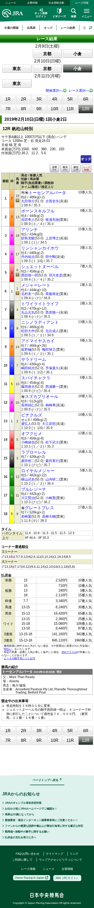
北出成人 (52, 331)
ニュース (10, 2)
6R (86, 99)
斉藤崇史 (52, 294)
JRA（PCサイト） (67, 878)
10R (54, 109)
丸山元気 (28, 312)
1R (8, 99)
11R (70, 109)
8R (23, 109)
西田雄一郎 (29, 275)
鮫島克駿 (28, 238)
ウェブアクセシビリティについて (60, 859)
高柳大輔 (49, 516)
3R (39, 99)
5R (70, 99)
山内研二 (52, 479)
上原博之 (52, 238)
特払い (8, 648)
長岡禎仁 (28, 405)
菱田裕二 (28, 461)
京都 (47, 53)
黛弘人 (26, 424)
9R (39, 109)
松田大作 (28, 331)
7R (8, 109)
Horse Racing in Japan (29, 877)
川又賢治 (28, 498)
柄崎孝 (50, 405)
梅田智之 (49, 349)
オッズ (86, 159)
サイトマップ (54, 853)
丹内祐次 (28, 257)
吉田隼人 (28, 220)
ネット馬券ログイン (41, 15)
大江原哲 (49, 424)
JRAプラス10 (69, 652)
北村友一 (28, 294)
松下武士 (52, 442)
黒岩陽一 (52, 312)
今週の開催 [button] (11, 27)
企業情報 (32, 2)
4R (54, 99)
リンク (74, 853)
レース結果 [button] (68, 27)
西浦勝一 (52, 387)
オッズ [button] (48, 27)
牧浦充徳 (52, 220)
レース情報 (28, 868)
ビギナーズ (59, 16)
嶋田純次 (28, 368)
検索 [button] (73, 16)
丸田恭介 (28, 201)
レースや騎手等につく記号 (19, 658)
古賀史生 (52, 201)
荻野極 (26, 349)
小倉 (77, 53)
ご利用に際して (22, 859)
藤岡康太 (28, 387)
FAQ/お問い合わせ (27, 853)
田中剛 (50, 257)
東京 (17, 68)
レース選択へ (79, 90)
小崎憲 (50, 498)
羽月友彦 (55, 275)
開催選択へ (54, 90)
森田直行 (52, 461)
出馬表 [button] (31, 27)
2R (23, 99)
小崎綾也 (28, 442)
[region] (47, 27)
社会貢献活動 (56, 2)
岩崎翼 (26, 516)
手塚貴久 (52, 368)
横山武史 (28, 479)
